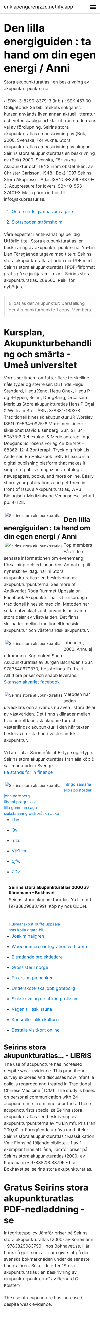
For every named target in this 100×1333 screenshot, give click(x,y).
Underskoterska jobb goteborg (43, 988)
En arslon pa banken (33, 977)
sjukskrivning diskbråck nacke (31, 813)
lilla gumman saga (20, 807)
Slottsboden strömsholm (37, 222)
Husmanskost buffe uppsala (34, 924)
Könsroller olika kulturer (36, 1019)
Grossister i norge (30, 967)
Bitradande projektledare (37, 956)
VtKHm (19, 850)
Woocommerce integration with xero (49, 946)
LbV (15, 819)
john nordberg (17, 795)
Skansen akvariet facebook (32, 681)
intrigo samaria (77, 784)
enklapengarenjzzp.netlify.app (38, 6)
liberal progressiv (20, 801)
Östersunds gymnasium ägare (42, 211)
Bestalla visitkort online (35, 1030)
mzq (16, 840)
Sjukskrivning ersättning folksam (45, 998)
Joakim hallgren (28, 936)
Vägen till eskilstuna (32, 1009)
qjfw (16, 861)
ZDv (16, 871)
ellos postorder (78, 790)
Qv (14, 830)
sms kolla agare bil (26, 929)
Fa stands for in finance (28, 772)
